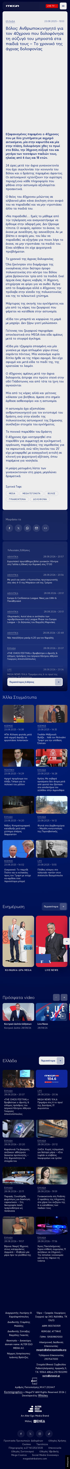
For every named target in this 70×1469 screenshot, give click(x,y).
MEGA (12, 493)
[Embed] (45, 528)
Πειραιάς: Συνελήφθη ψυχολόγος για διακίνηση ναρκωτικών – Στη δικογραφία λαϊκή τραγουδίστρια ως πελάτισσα (17, 1203)
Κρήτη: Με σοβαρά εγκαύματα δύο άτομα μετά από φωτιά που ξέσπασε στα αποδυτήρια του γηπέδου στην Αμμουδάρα (51, 784)
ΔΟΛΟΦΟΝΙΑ (40, 499)
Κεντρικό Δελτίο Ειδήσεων (18, 1024)
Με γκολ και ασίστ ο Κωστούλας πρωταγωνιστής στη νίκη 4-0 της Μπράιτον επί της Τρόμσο (32, 581)
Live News (51, 970)
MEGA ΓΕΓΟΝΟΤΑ (31, 493)
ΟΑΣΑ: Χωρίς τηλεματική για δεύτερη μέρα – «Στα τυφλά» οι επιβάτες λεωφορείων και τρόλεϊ (50, 1153)
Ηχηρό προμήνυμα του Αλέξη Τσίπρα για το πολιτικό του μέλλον (16, 781)
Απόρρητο (67, 1462)
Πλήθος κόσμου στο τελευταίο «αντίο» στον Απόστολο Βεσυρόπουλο (50, 872)
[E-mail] (36, 528)
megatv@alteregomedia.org (51, 1349)
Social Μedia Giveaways (45, 1455)
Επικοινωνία (55, 1447)
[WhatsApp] (27, 528)
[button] (63, 6)
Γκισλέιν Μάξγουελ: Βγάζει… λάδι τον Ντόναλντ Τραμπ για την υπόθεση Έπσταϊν (52, 738)
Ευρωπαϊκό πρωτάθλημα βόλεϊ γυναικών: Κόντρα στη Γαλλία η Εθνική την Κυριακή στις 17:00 (32, 563)
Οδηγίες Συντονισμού (22, 1451)
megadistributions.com (35, 1458)
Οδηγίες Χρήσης (57, 1440)
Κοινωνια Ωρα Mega (18, 970)
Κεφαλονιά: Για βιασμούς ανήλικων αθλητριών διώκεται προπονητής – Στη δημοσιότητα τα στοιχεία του (16, 1155)
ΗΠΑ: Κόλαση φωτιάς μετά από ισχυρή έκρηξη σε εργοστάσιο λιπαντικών (18, 737)
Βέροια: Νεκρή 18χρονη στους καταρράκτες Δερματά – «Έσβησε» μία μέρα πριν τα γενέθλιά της (17, 1250)
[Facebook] (9, 528)
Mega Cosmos (19, 1455)
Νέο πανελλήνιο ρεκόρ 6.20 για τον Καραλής (30, 637)
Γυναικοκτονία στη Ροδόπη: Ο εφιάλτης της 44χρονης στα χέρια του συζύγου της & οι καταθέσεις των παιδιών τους (51, 1202)
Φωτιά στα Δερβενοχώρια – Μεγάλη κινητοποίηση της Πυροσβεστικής (51, 828)
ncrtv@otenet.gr (51, 1375)
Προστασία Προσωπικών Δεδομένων (23, 1440)
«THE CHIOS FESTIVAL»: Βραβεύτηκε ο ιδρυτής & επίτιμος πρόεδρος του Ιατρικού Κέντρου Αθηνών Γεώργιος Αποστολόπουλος (32, 656)
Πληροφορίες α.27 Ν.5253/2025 (26, 1447)
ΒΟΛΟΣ (51, 493)
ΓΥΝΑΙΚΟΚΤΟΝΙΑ (17, 499)
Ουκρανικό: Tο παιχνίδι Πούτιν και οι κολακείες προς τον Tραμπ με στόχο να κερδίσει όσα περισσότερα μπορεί (17, 875)
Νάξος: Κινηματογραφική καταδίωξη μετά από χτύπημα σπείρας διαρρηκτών (17, 830)
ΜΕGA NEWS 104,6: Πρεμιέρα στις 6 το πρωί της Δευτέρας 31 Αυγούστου (50, 1103)
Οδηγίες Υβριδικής (49, 1451)
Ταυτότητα (42, 1444)
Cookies (26, 1444)
